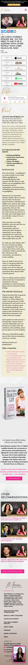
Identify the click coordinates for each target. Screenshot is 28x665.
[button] (25, 9)
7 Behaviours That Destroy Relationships (11, 540)
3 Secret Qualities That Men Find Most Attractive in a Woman (14, 560)
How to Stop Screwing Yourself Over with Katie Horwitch (13, 519)
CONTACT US (8, 641)
